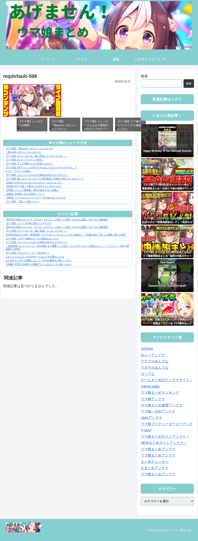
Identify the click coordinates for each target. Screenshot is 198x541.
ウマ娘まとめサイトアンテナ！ (165, 436)
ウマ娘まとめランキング (160, 393)
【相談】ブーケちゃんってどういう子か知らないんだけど (35, 197)
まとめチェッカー (155, 462)
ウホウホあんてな (155, 368)
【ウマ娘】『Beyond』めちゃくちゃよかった (29, 148)
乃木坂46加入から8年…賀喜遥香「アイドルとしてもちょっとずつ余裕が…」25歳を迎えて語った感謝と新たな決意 (65, 234)
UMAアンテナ (151, 418)
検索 (144, 76)
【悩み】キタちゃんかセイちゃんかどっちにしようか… (34, 182)
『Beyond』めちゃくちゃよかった (23, 152)
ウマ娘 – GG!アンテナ (158, 411)
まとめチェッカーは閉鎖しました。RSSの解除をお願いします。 (39, 260)
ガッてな (148, 374)
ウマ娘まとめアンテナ (158, 449)
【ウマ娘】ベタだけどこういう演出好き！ (27, 253)
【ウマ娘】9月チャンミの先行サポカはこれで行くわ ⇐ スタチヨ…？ (41, 167)
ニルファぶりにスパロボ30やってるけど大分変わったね (34, 256)
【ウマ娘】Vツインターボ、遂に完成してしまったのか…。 (36, 156)
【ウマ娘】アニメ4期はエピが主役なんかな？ (29, 163)
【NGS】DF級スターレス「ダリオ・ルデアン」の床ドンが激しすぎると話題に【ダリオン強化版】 (57, 219)
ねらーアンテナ (153, 355)
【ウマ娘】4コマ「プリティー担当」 (24, 159)
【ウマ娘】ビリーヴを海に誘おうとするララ (28, 223)
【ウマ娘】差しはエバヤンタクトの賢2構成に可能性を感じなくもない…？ (44, 178)
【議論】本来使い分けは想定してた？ (25, 194)
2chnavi (147, 349)
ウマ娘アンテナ (153, 399)
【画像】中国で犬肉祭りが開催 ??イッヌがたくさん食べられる (38, 264)
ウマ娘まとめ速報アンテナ (162, 405)
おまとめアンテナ (155, 468)
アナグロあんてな (155, 361)
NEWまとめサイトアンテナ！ (164, 443)
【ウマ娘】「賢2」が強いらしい (22, 201)
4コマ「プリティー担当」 (18, 171)
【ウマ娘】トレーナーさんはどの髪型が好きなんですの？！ (36, 175)
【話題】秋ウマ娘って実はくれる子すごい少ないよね (33, 186)
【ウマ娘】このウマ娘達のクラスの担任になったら (32, 238)
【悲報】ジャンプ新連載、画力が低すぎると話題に (32, 190)
